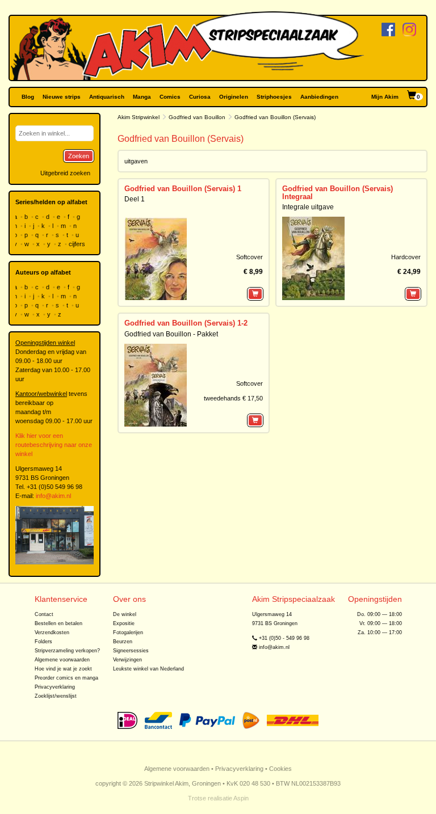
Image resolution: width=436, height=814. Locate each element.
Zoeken (78, 156)
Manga (142, 97)
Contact (44, 614)
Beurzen (122, 641)
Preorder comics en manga (66, 678)
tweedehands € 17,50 (233, 398)
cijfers (77, 244)
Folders (43, 641)
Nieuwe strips (62, 97)
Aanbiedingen (319, 97)
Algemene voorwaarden (62, 660)
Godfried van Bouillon (197, 117)
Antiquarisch (106, 97)
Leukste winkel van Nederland (148, 669)
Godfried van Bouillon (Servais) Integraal (337, 192)
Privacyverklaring (55, 687)
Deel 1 (134, 199)
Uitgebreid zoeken (65, 173)
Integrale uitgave (308, 207)
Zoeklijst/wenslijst (56, 696)
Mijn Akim (385, 97)
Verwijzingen (127, 660)
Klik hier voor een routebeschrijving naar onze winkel (53, 444)
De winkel (124, 614)
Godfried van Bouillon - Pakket (171, 334)
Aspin (241, 798)
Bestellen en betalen (58, 623)
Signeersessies (131, 650)
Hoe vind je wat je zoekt (63, 669)
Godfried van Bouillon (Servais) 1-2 (186, 323)
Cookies (280, 768)
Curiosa (200, 97)
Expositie (124, 623)
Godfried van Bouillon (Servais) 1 (182, 188)
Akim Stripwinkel (139, 117)
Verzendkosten (52, 632)
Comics (170, 97)
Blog (28, 97)
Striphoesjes (274, 97)
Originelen (233, 97)
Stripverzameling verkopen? (67, 650)
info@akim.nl (53, 495)
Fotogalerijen (128, 632)
